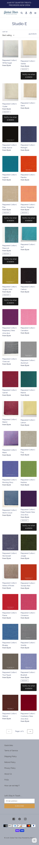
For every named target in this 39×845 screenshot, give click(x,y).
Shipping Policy (10, 756)
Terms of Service (11, 751)
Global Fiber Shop (16, 838)
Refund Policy (9, 762)
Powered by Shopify (28, 838)
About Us (8, 774)
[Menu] (35, 12)
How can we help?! (12, 786)
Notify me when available (28, 75)
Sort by (5, 32)
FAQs (6, 780)
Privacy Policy (9, 768)
